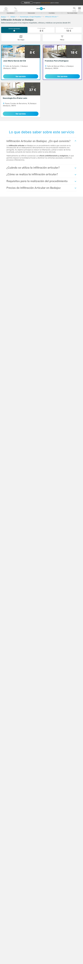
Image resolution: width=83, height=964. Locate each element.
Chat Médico (52, 13)
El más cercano (68, 30)
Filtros (62, 40)
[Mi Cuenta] (6, 8)
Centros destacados (14, 28)
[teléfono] (16, 8)
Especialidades (10, 13)
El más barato (41, 30)
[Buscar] (74, 8)
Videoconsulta (31, 13)
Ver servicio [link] (21, 76)
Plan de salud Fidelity (72, 13)
